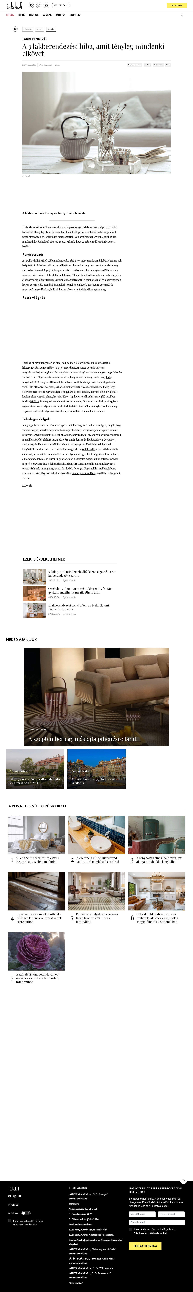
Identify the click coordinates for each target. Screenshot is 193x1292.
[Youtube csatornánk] (46, 5)
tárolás (28, 260)
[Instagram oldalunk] (38, 5)
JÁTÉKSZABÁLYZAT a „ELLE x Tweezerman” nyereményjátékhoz (90, 1275)
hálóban (34, 401)
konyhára (68, 391)
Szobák (47, 15)
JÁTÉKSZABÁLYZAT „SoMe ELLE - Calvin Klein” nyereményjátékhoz (92, 1261)
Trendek (33, 15)
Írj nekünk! (13, 1205)
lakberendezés (134, 65)
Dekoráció (158, 65)
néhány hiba (96, 236)
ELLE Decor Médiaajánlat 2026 (84, 1219)
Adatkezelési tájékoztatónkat (150, 1233)
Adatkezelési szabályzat (80, 1224)
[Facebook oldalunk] (31, 5)
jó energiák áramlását (83, 473)
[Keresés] (182, 14)
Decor (40, 29)
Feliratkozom (145, 1246)
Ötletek (60, 15)
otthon (147, 65)
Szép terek (75, 15)
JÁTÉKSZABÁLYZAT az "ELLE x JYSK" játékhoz (91, 1268)
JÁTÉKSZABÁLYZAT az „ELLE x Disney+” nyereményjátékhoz (88, 1196)
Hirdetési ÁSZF (76, 1283)
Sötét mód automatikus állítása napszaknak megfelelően (28, 1223)
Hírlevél (63, 5)
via (24, 485)
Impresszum (74, 1204)
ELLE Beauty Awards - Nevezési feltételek (88, 1230)
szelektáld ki (88, 449)
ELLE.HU (10, 15)
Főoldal (28, 29)
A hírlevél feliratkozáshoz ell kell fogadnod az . (155, 1231)
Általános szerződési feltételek (83, 1209)
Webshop (176, 5)
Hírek (21, 15)
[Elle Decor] (14, 5)
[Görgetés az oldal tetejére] (183, 1180)
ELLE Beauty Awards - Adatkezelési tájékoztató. (91, 1235)
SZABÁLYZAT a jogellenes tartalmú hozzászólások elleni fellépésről (95, 1242)
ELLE (57, 65)
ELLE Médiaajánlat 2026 (80, 1214)
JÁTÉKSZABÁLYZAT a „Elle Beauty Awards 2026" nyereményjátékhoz (92, 1251)
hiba (168, 65)
